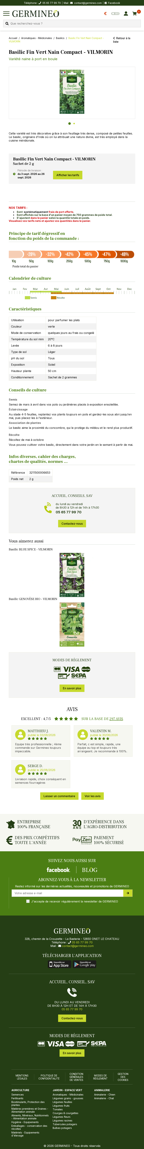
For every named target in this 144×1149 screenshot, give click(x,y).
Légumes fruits (61, 1105)
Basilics (60, 38)
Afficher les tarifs (67, 175)
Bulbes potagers (62, 1127)
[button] (72, 92)
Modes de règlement (100, 1077)
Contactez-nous (72, 523)
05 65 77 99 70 (82, 942)
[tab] (69, 123)
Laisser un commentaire (59, 796)
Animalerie (102, 1090)
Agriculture (20, 1090)
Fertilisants (17, 1098)
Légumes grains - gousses (68, 1098)
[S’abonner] (127, 893)
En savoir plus (72, 688)
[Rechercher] (7, 23)
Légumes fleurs (61, 1116)
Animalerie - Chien (104, 1094)
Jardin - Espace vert (67, 1090)
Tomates (58, 1109)
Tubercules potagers (65, 1124)
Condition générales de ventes (76, 1076)
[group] (72, 93)
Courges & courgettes (65, 1113)
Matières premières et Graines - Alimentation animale (29, 1110)
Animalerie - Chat (104, 1098)
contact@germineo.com (88, 2)
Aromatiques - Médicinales (36, 38)
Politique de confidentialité (49, 1077)
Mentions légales (22, 1077)
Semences (17, 1094)
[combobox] (72, 23)
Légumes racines (62, 1120)
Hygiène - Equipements (25, 1122)
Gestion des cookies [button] (123, 1076)
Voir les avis (92, 796)
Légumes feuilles (62, 1101)
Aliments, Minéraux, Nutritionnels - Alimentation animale (30, 1117)
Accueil (13, 38)
